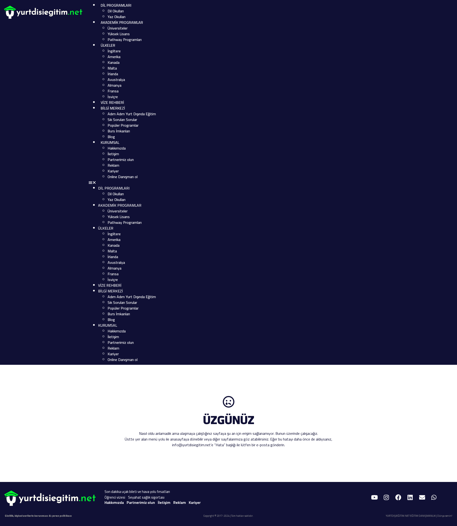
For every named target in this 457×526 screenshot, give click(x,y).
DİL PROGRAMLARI (116, 5)
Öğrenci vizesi (114, 497)
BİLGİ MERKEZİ (113, 108)
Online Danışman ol (123, 176)
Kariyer (113, 171)
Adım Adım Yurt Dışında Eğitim (132, 113)
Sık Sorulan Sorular (122, 119)
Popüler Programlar (123, 125)
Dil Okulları (116, 11)
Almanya (114, 85)
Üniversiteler (118, 28)
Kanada (113, 62)
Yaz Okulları (116, 16)
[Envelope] (422, 497)
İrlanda (113, 73)
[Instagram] (386, 497)
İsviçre (113, 96)
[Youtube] (374, 497)
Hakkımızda (117, 148)
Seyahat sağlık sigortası (146, 497)
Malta (112, 68)
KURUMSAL (110, 142)
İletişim (113, 153)
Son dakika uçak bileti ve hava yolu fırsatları (137, 491)
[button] (248, 182)
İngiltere (114, 51)
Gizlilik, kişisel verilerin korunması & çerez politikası (38, 515)
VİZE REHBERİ (112, 102)
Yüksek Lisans (119, 33)
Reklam (113, 165)
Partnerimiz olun (121, 159)
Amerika (114, 56)
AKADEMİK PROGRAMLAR (122, 22)
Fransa (113, 91)
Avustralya (116, 79)
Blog (111, 136)
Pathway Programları (125, 39)
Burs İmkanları (119, 131)
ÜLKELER (108, 45)
